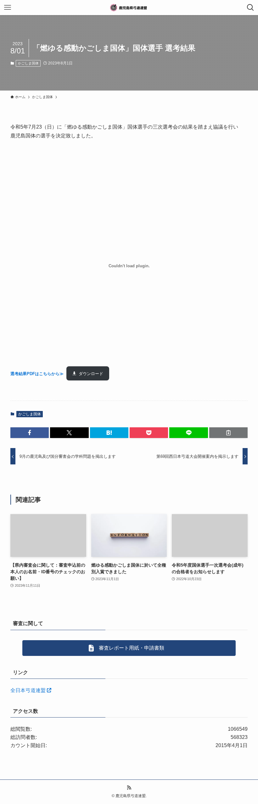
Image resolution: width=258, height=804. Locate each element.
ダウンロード (91, 373)
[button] (29, 432)
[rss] (129, 787)
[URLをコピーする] (228, 432)
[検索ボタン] (250, 7)
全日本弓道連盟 (28, 690)
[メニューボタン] (7, 7)
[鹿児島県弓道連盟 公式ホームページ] (129, 7)
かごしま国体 (28, 63)
